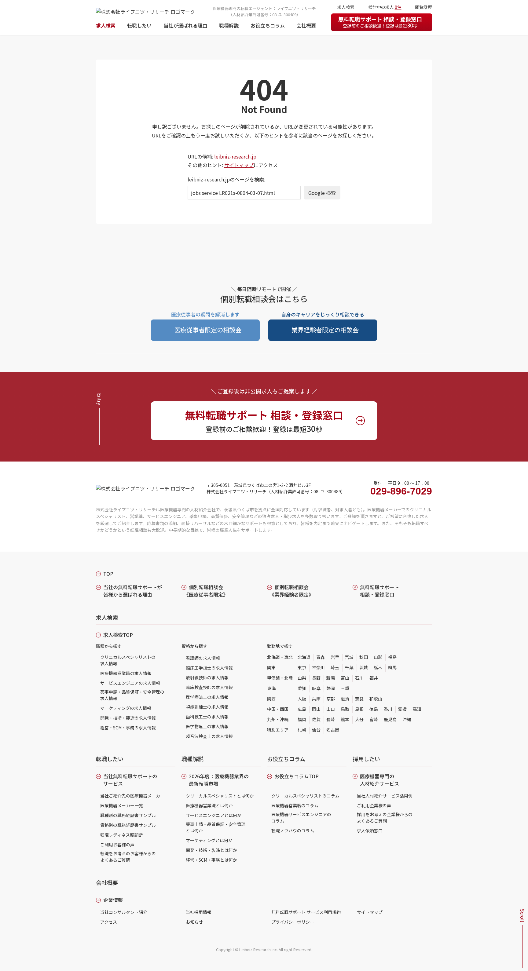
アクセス (108, 922)
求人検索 (106, 25)
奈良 (359, 698)
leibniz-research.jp (235, 156)
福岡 (302, 719)
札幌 (302, 730)
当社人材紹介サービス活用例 (385, 796)
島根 (359, 709)
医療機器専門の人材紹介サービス (379, 779)
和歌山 (375, 698)
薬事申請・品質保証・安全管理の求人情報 (132, 695)
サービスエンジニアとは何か (213, 815)
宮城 (349, 657)
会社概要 (306, 25)
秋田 (363, 657)
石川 (359, 678)
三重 (345, 688)
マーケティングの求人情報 (125, 708)
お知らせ (194, 922)
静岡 (330, 688)
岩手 (335, 657)
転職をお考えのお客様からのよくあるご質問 (128, 856)
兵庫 (316, 698)
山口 (330, 709)
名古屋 (332, 730)
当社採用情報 (198, 912)
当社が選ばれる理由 (185, 25)
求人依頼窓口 (370, 830)
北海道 (304, 657)
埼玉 (335, 667)
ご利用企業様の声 (374, 805)
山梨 (302, 678)
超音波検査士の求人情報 (209, 736)
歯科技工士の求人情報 (207, 717)
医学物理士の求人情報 (207, 726)
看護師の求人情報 (203, 658)
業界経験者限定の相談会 (325, 329)
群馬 (392, 667)
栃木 (378, 667)
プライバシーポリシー (292, 922)
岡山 (316, 709)
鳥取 (345, 709)
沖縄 (406, 719)
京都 (330, 698)
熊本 (345, 719)
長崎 (330, 719)
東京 (302, 667)
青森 (320, 657)
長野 (316, 678)
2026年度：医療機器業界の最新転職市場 (219, 779)
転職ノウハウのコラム (292, 830)
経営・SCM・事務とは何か (211, 860)
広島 (302, 709)
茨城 (363, 667)
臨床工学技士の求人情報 (209, 668)
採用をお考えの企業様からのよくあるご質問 (385, 817)
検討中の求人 (385, 7)
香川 (388, 709)
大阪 (302, 698)
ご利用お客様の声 (117, 844)
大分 (359, 719)
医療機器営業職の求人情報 (126, 673)
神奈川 (318, 667)
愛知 (302, 688)
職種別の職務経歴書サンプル (128, 815)
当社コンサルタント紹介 (123, 912)
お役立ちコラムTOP (296, 776)
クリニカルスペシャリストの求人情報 (128, 660)
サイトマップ (239, 165)
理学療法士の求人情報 (207, 697)
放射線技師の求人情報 (207, 677)
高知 (417, 709)
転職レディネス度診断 (121, 835)
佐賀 (316, 719)
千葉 (349, 667)
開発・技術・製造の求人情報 (128, 718)
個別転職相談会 (206, 590)
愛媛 (402, 709)
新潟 (330, 678)
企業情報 (113, 899)
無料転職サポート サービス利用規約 (306, 912)
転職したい (139, 25)
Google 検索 (322, 192)
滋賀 (345, 698)
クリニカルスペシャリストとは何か (220, 796)
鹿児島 (390, 719)
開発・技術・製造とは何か (211, 850)
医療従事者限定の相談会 (207, 329)
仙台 (316, 730)
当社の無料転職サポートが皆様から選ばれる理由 (132, 590)
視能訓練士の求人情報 (207, 707)
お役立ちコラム (268, 25)
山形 (378, 657)
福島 (392, 657)
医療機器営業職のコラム (294, 805)
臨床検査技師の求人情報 (209, 687)
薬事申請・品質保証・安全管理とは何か (216, 827)
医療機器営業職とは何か (209, 805)
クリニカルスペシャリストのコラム (305, 796)
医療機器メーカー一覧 (121, 805)
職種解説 (229, 25)
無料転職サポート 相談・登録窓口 (380, 22)
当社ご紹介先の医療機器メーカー (132, 796)
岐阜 (316, 688)
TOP (108, 573)
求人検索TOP (118, 634)
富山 (345, 678)
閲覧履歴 (423, 7)
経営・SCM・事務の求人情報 (128, 728)
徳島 (373, 709)
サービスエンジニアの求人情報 (130, 683)
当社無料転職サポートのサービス (130, 779)
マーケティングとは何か (209, 840)
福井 (373, 678)
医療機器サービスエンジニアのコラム (301, 817)
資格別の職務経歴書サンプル (128, 825)
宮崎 (373, 719)
